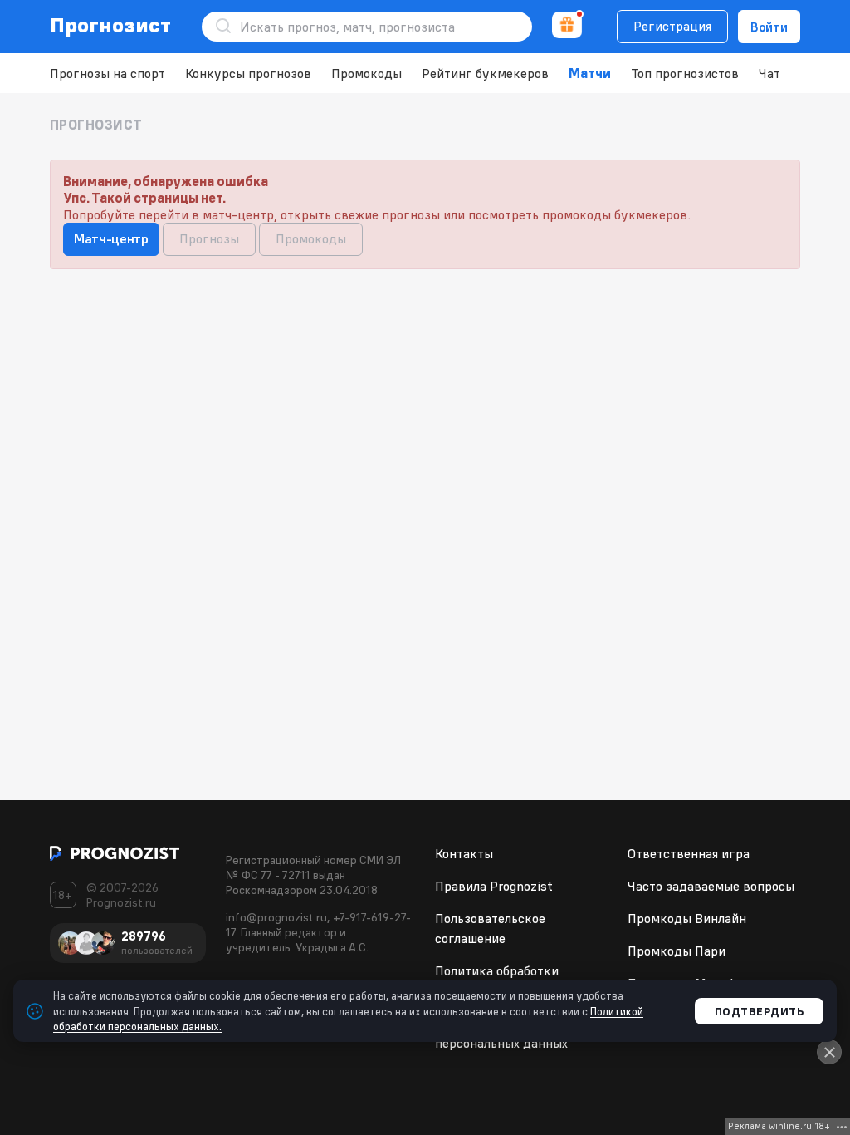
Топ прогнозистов (685, 73)
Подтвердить (759, 1011)
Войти (769, 26)
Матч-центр (111, 238)
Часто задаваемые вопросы (711, 885)
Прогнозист (111, 24)
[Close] (829, 1051)
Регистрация (672, 25)
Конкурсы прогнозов (248, 73)
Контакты (464, 853)
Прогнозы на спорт (107, 73)
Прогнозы (209, 238)
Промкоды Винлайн (687, 918)
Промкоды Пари (676, 950)
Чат (769, 73)
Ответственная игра (689, 853)
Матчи (590, 73)
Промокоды (366, 73)
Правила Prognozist (494, 885)
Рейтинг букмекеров (485, 73)
